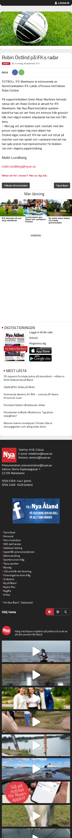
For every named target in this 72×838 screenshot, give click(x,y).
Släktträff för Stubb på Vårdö (19, 387)
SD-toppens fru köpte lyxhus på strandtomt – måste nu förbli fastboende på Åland (34, 378)
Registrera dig (37, 343)
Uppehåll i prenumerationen (19, 552)
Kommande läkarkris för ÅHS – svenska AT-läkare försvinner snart (31, 396)
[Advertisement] (36, 274)
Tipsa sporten (11, 563)
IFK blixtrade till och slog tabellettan (11, 219)
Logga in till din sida (40, 332)
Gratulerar (8, 579)
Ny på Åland (9, 583)
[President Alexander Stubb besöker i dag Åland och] (36, 722)
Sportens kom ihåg (13, 560)
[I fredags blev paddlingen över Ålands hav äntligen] (36, 651)
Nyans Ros (9, 587)
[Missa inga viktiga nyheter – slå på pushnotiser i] (36, 792)
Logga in (63, 3)
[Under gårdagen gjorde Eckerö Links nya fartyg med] (36, 769)
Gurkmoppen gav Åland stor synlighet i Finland (35, 219)
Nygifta (7, 591)
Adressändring (11, 556)
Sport (6, 63)
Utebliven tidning (12, 548)
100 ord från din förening (17, 571)
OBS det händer (12, 544)
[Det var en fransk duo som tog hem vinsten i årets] (36, 745)
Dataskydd (27, 602)
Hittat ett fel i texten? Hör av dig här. (24, 175)
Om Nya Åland (11, 602)
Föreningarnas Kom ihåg (16, 575)
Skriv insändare (12, 540)
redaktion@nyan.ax (40, 453)
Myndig (7, 567)
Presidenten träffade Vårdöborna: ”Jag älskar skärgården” (28, 414)
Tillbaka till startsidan (16, 185)
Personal (8, 536)
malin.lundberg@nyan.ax (19, 166)
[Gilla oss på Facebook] (36, 510)
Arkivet (33, 337)
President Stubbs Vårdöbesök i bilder (24, 405)
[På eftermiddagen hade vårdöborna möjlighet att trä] (36, 698)
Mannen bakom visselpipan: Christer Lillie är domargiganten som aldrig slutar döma (28, 424)
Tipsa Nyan (62, 185)
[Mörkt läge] (66, 611)
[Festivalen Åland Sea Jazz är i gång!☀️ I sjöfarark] (36, 675)
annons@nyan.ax (39, 457)
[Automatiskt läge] (50, 611)
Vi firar (6, 595)
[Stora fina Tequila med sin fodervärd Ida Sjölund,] (36, 816)
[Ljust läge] (58, 611)
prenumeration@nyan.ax (37, 465)
